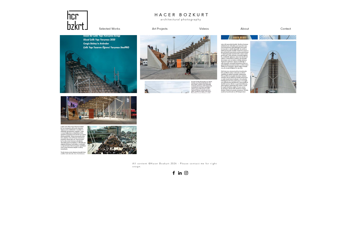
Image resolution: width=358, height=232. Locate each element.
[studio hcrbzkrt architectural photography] (173, 173)
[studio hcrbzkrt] (180, 173)
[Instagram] (186, 173)
